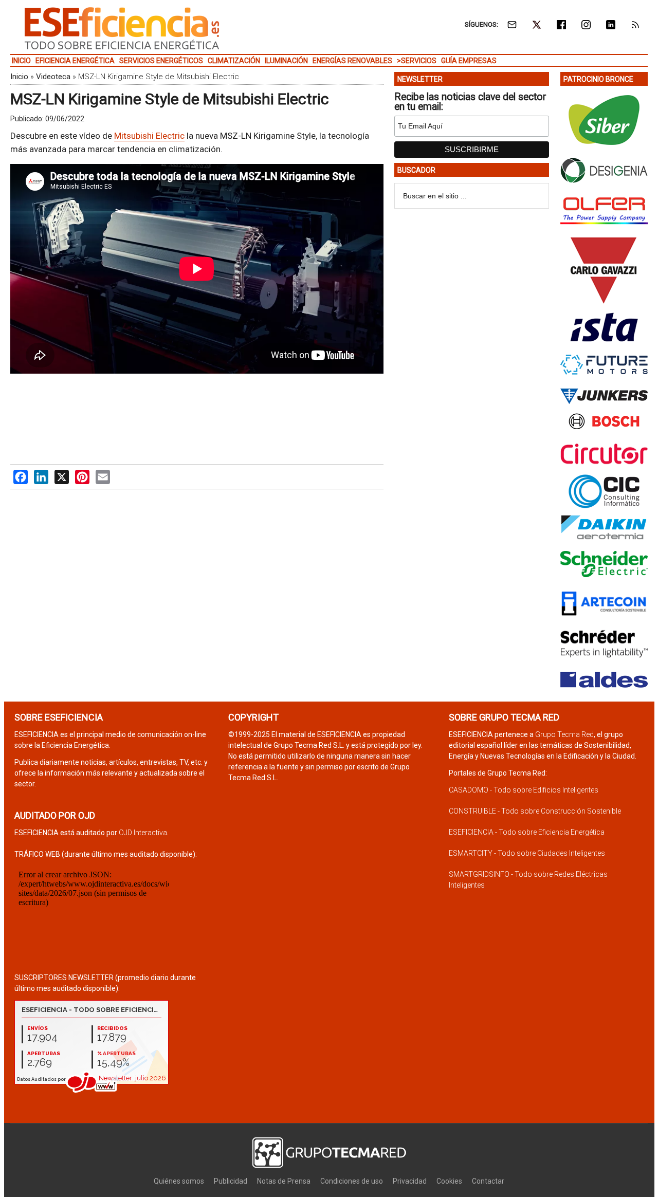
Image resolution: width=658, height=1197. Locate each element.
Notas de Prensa (283, 1181)
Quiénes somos (179, 1181)
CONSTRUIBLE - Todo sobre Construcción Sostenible (535, 811)
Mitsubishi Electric (149, 136)
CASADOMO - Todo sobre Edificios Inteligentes (523, 790)
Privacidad (410, 1181)
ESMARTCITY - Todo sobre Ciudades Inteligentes (527, 853)
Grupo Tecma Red (564, 734)
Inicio (19, 76)
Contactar (488, 1181)
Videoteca (53, 76)
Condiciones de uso (351, 1181)
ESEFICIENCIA (121, 28)
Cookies (449, 1181)
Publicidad (230, 1181)
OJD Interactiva (143, 832)
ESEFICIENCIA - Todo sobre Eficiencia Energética (527, 832)
